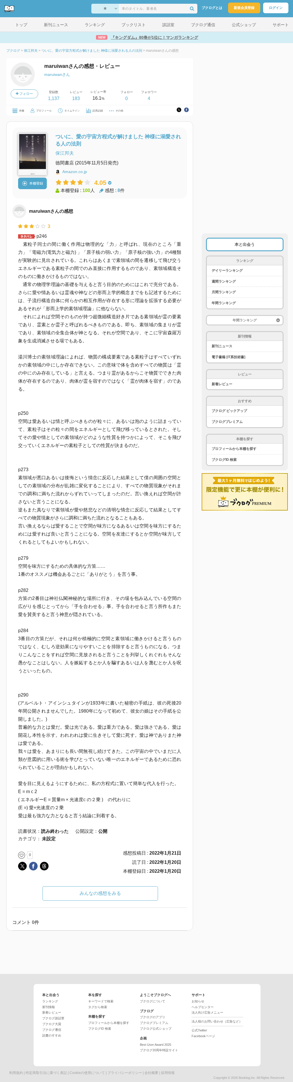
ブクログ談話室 (53, 1018)
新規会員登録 (244, 8)
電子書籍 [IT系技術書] (228, 357)
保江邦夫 (64, 153)
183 (76, 98)
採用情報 (168, 1073)
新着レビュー (222, 384)
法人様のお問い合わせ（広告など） (217, 1021)
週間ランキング (224, 281)
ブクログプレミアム (227, 422)
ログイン (276, 8)
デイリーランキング (227, 270)
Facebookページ (203, 1036)
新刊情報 (48, 1007)
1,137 (53, 98)
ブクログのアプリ (152, 1017)
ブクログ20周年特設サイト (159, 1050)
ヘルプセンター (203, 1007)
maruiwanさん (57, 74)
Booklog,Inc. (247, 1077)
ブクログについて (152, 1001)
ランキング (50, 1001)
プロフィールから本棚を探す (234, 449)
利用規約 (16, 1073)
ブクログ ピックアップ (229, 411)
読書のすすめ (51, 1035)
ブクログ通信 (51, 1029)
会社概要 (151, 1073)
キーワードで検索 (100, 1001)
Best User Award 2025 (155, 1044)
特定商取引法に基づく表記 (46, 1073)
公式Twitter (199, 1030)
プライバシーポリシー (124, 1073)
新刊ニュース (222, 346)
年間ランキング (224, 303)
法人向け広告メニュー (207, 1012)
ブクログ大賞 (51, 1024)
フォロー (25, 94)
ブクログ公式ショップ (155, 1028)
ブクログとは (212, 8)
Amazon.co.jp (74, 171)
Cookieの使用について (87, 1073)
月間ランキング (224, 292)
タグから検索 (97, 1007)
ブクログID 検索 (224, 460)
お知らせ (198, 1001)
